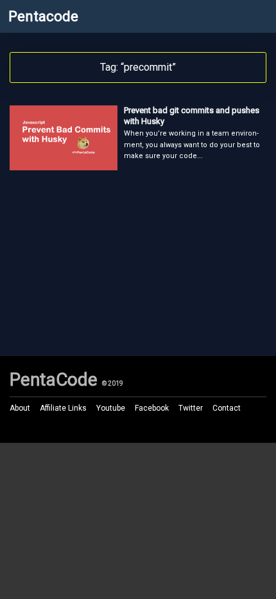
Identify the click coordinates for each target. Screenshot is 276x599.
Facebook (152, 408)
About (20, 408)
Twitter (190, 408)
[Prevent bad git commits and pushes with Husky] (63, 166)
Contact (226, 408)
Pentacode (43, 16)
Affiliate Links (63, 408)
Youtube (110, 408)
